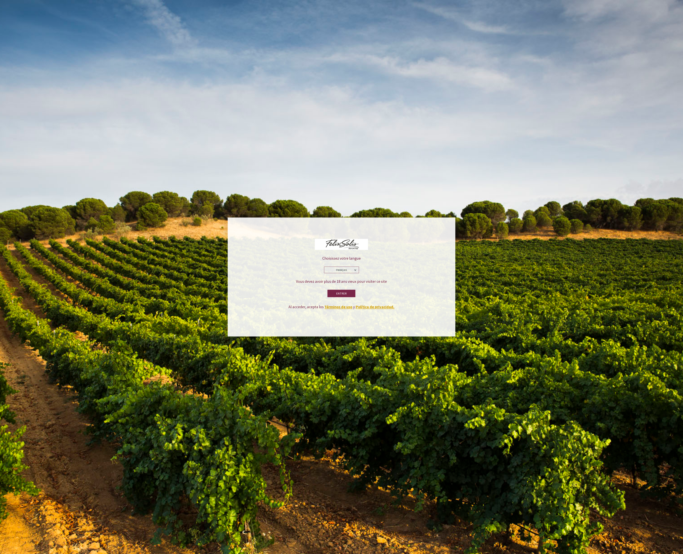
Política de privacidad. (375, 306)
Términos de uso (338, 306)
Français (341, 270)
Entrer (341, 293)
